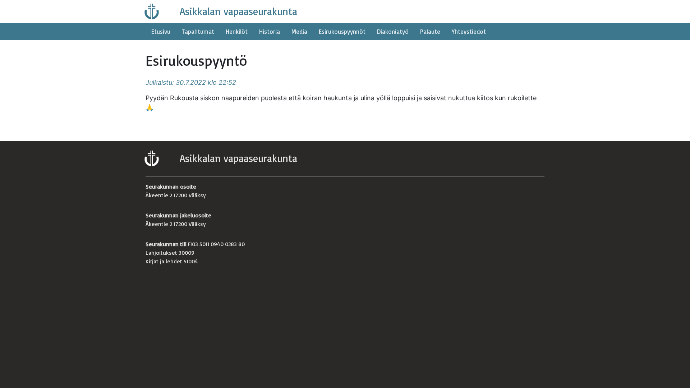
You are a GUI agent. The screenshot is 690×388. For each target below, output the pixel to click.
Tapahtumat (198, 31)
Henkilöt (237, 31)
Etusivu (160, 31)
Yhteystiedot (469, 31)
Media (299, 31)
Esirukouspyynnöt (342, 31)
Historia (269, 31)
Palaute (430, 31)
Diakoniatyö (393, 31)
